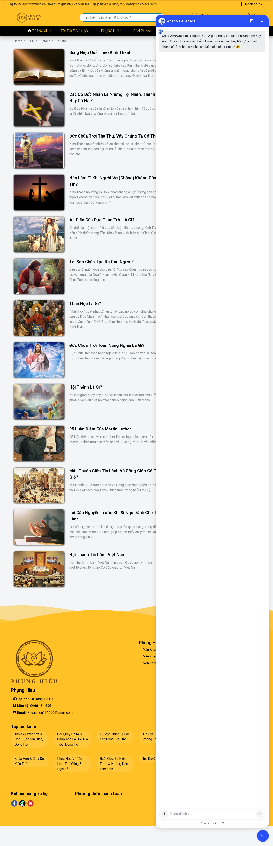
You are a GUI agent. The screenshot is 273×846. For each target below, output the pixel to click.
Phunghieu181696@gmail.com (50, 713)
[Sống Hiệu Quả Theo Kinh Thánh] (39, 67)
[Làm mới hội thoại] (252, 21)
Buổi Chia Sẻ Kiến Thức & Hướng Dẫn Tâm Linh (114, 764)
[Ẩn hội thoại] (262, 21)
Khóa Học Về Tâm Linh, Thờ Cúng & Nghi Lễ (70, 764)
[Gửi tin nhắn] (260, 814)
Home (18, 41)
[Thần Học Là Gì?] (39, 318)
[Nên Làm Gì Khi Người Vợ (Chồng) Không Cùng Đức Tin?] (39, 192)
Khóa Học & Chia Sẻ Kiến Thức (29, 761)
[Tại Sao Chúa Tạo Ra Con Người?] (39, 276)
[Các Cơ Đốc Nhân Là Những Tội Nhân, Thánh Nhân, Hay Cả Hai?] (39, 108)
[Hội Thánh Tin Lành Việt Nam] (39, 569)
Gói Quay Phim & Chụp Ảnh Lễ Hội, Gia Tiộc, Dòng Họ (72, 739)
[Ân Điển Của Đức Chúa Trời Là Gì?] (39, 234)
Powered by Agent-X (212, 823)
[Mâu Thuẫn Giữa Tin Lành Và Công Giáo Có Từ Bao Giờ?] (39, 485)
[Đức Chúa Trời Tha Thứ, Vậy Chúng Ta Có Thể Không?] (39, 150)
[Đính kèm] (164, 814)
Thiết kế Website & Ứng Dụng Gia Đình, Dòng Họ (29, 739)
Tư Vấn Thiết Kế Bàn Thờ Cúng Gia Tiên (115, 736)
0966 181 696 (40, 706)
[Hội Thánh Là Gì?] (39, 401)
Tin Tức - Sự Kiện (38, 41)
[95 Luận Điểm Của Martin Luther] (39, 443)
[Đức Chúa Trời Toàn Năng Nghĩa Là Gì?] (39, 360)
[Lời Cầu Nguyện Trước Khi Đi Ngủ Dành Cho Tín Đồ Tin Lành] (39, 527)
